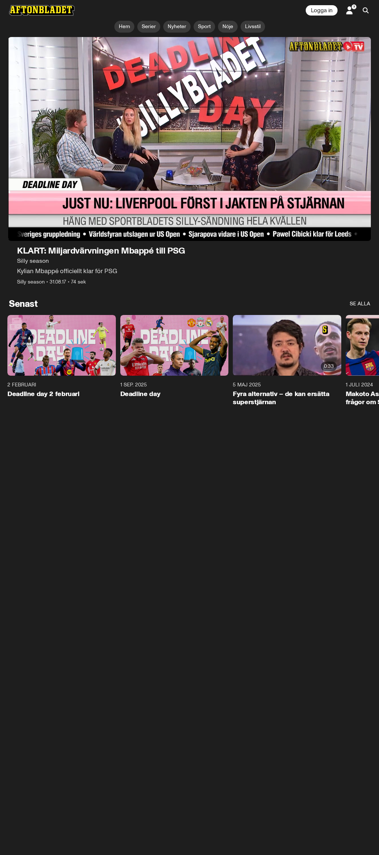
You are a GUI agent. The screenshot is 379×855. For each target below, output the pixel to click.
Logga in (321, 10)
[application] (189, 139)
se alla (360, 304)
